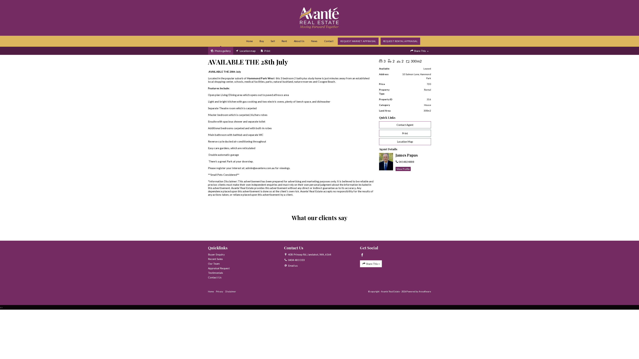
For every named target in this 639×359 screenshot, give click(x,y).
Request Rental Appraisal (400, 41)
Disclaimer (230, 291)
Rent (284, 41)
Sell (273, 41)
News (314, 41)
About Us (299, 41)
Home (249, 41)
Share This (420, 50)
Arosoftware (425, 291)
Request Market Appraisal (358, 41)
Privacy (219, 291)
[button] (405, 133)
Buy (261, 41)
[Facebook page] (362, 255)
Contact (328, 41)
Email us (293, 265)
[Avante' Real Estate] (319, 17)
